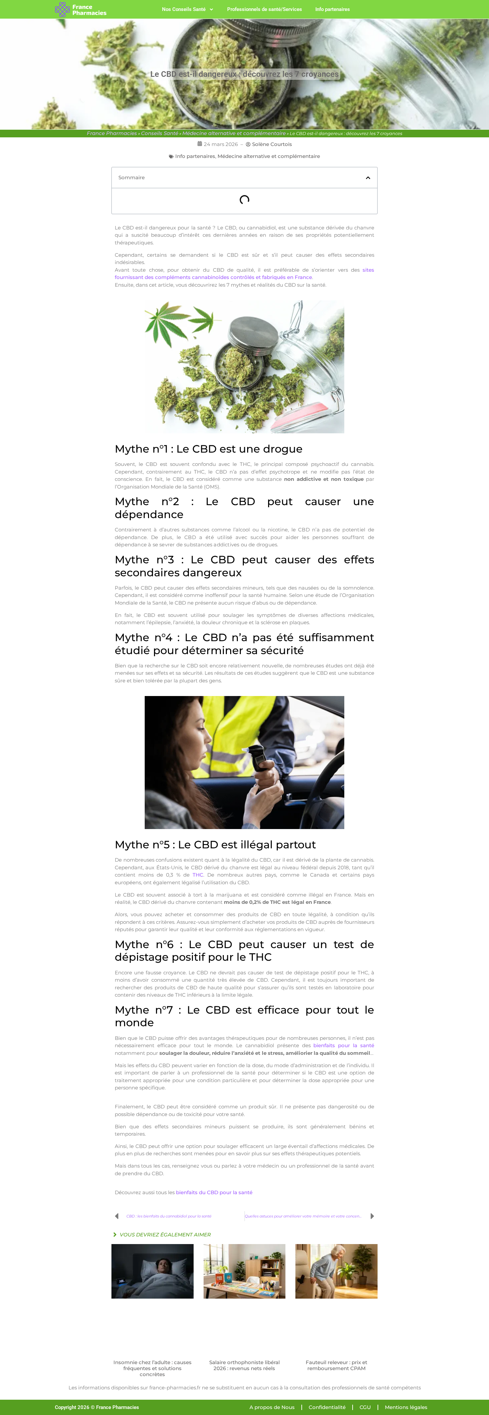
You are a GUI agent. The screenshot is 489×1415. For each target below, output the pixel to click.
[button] (368, 177)
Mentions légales (406, 1407)
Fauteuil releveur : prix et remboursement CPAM (336, 1365)
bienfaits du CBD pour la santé (214, 1192)
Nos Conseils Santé (184, 9)
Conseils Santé (159, 133)
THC (198, 875)
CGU (365, 1407)
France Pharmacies (112, 133)
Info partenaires (332, 9)
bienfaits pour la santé (343, 1045)
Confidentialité (327, 1407)
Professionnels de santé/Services (264, 9)
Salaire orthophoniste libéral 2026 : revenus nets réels (244, 1365)
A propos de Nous (272, 1407)
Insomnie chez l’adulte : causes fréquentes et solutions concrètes (152, 1368)
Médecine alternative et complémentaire (234, 133)
